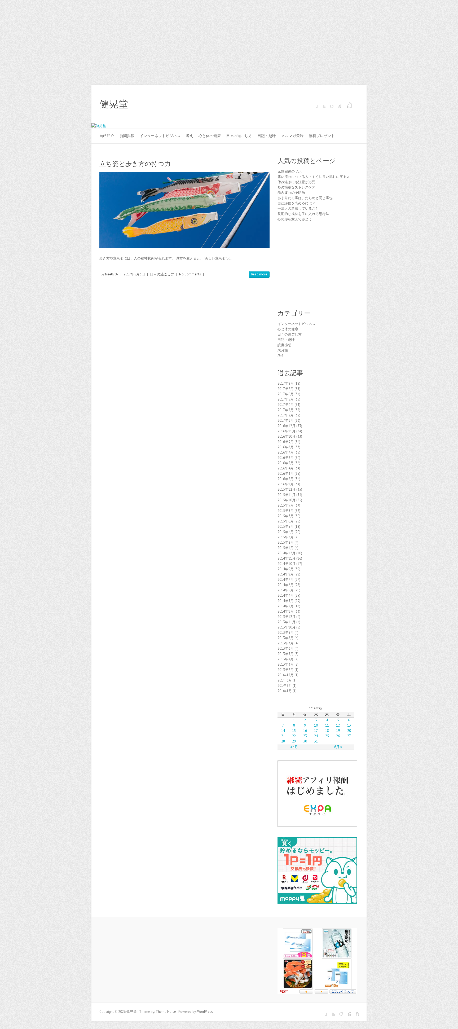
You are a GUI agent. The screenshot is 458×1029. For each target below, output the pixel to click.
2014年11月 (287, 558)
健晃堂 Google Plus (329, 104)
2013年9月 (286, 632)
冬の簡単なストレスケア (296, 187)
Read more (259, 274)
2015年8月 (286, 510)
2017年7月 (286, 388)
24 (316, 736)
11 (327, 725)
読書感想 (284, 345)
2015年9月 (286, 505)
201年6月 (285, 680)
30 (305, 741)
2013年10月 (287, 627)
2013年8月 (286, 638)
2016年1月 (286, 484)
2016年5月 (286, 463)
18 (327, 730)
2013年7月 (286, 643)
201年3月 (285, 685)
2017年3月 (286, 410)
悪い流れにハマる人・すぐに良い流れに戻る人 (314, 176)
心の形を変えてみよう (295, 219)
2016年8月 (286, 447)
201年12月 (286, 675)
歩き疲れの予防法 (291, 192)
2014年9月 (286, 569)
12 (338, 725)
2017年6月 (286, 394)
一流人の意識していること (298, 208)
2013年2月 (286, 669)
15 (294, 730)
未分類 (283, 350)
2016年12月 (287, 426)
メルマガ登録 (292, 135)
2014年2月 (286, 606)
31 (316, 741)
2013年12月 (287, 616)
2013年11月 (287, 622)
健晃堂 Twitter (321, 104)
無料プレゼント (322, 135)
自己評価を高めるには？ (296, 203)
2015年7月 (286, 516)
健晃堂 (113, 104)
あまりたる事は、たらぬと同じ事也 (305, 198)
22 (294, 736)
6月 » (338, 747)
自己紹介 (106, 135)
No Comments (190, 274)
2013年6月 (286, 648)
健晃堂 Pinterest (337, 104)
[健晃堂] (98, 126)
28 (283, 741)
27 (349, 736)
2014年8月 (286, 574)
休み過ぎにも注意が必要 (296, 182)
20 (349, 730)
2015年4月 (286, 532)
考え (189, 135)
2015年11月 (287, 494)
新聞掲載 (127, 135)
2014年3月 (286, 601)
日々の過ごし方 (239, 135)
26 (338, 736)
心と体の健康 (210, 135)
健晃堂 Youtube (345, 104)
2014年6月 (286, 585)
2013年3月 (286, 664)
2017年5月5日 (134, 274)
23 (305, 736)
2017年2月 (286, 415)
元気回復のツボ (290, 171)
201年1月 (285, 691)
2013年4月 (286, 659)
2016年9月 (286, 441)
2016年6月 (286, 457)
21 (283, 736)
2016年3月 (286, 473)
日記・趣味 (266, 135)
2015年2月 (286, 542)
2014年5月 (286, 590)
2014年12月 (287, 553)
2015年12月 (287, 489)
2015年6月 (286, 521)
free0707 (111, 274)
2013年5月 (286, 654)
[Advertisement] (229, 40)
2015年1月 (286, 548)
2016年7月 (286, 452)
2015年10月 (287, 500)
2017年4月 (286, 404)
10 (316, 725)
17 (316, 730)
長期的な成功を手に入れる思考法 (303, 214)
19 (338, 730)
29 (294, 741)
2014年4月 (286, 595)
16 (305, 730)
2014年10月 (287, 563)
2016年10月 (287, 436)
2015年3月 (286, 537)
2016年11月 (287, 431)
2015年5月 (286, 526)
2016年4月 (286, 468)
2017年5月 (286, 399)
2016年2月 (286, 479)
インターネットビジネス (160, 135)
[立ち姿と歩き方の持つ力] (184, 210)
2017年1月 (286, 420)
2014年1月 (286, 611)
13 (349, 725)
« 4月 (294, 747)
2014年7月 (286, 579)
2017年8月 (286, 383)
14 (283, 730)
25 (327, 736)
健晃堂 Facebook (314, 104)
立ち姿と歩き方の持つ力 (135, 163)
